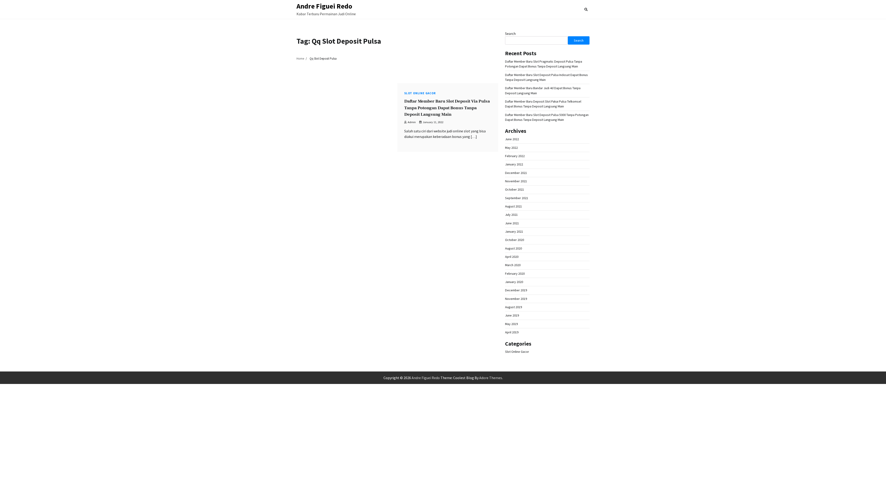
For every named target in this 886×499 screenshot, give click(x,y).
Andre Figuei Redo (324, 6)
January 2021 (514, 231)
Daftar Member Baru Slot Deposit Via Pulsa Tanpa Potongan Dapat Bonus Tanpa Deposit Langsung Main (447, 107)
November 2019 (516, 299)
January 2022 (514, 164)
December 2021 (516, 173)
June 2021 (512, 223)
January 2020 (514, 282)
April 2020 (511, 257)
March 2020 (513, 265)
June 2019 (512, 315)
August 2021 (513, 206)
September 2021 (516, 198)
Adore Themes (490, 377)
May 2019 (511, 324)
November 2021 (516, 181)
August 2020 (513, 248)
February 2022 (515, 156)
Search (510, 33)
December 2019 (516, 290)
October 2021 (514, 189)
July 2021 (511, 215)
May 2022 (511, 148)
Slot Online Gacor (420, 93)
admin (412, 122)
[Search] (586, 9)
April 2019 (511, 332)
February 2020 (515, 273)
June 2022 (512, 139)
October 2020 (514, 240)
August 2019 (513, 307)
